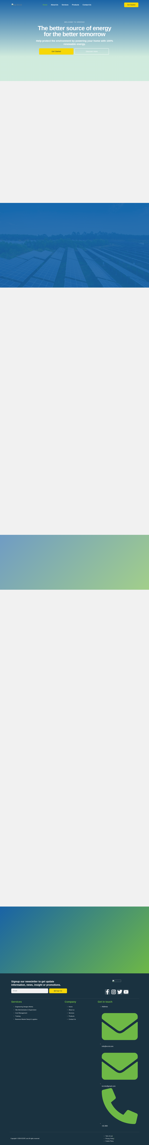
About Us (54, 5)
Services (65, 5)
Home (45, 5)
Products (75, 5)
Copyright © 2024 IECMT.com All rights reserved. (25, 1138)
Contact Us (87, 5)
